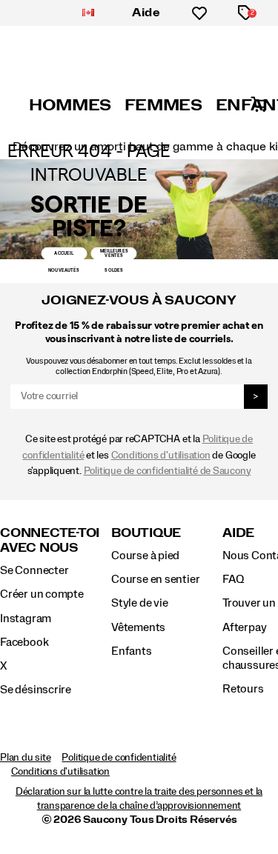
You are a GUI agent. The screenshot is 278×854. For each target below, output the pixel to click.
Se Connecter (34, 570)
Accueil (63, 253)
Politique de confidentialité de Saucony (167, 471)
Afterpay (244, 627)
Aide (146, 13)
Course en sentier (155, 579)
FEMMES (163, 105)
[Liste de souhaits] (199, 13)
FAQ (232, 579)
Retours (243, 689)
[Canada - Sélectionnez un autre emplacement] (88, 13)
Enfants (131, 651)
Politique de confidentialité (119, 758)
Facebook (24, 642)
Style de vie (139, 603)
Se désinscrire (35, 689)
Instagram (25, 618)
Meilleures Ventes (114, 253)
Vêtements (138, 627)
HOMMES (70, 105)
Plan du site (25, 758)
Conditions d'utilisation (161, 455)
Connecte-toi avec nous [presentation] (49, 540)
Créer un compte (42, 594)
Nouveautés (63, 270)
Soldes (114, 270)
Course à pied (145, 555)
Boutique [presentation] (146, 533)
